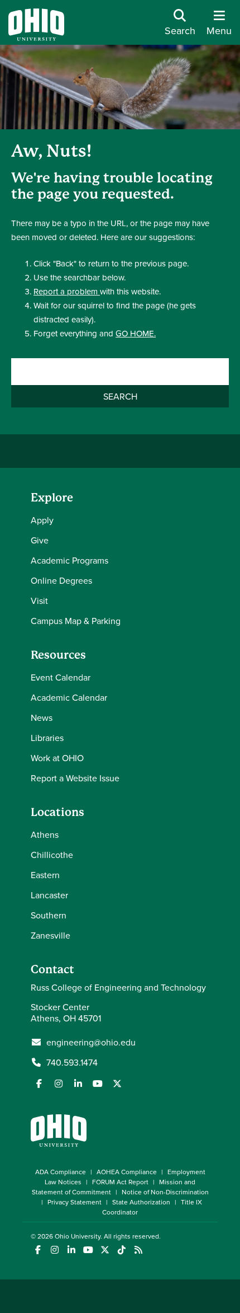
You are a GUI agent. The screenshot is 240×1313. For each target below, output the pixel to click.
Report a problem (66, 291)
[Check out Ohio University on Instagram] (54, 1250)
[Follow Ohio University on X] (105, 1250)
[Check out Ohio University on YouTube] (88, 1250)
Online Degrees (61, 580)
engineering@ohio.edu (91, 1042)
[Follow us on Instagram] (58, 1083)
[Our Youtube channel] (97, 1083)
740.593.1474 (72, 1062)
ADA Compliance (60, 1171)
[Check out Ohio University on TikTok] (121, 1250)
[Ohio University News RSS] (138, 1250)
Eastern (45, 875)
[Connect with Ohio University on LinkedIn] (71, 1250)
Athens (45, 834)
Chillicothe (52, 854)
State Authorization (141, 1202)
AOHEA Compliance (127, 1171)
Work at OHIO (57, 758)
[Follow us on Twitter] (117, 1083)
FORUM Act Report (120, 1182)
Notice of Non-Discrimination (165, 1192)
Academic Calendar (69, 697)
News (41, 717)
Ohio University (77, 1236)
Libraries (47, 737)
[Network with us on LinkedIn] (78, 1083)
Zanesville (50, 935)
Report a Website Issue (75, 778)
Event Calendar (60, 677)
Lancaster (49, 895)
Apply (42, 520)
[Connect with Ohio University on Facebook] (38, 1250)
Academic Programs (69, 560)
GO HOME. (136, 333)
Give (40, 540)
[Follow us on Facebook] (39, 1083)
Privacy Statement (74, 1202)
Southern (48, 915)
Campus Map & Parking (76, 621)
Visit (39, 600)
